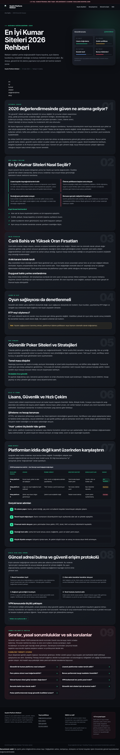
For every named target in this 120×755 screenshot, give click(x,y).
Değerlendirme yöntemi (44, 718)
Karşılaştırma (93, 7)
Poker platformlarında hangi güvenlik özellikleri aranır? (32, 693)
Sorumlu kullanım (43, 726)
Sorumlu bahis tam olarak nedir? (23, 686)
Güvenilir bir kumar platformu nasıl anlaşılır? (27, 667)
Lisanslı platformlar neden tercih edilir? (77, 667)
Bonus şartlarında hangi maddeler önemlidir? (80, 673)
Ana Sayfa (7, 13)
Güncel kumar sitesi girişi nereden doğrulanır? (28, 680)
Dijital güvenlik (42, 723)
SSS (113, 7)
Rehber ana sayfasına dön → (18, 618)
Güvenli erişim (104, 7)
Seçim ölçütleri (81, 7)
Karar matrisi (42, 720)
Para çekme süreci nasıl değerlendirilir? (25, 673)
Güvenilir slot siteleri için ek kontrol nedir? (79, 686)
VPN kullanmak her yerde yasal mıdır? (77, 680)
